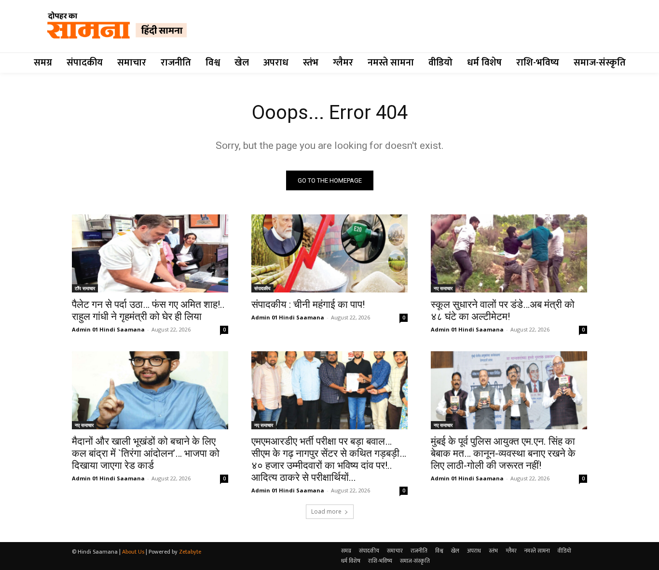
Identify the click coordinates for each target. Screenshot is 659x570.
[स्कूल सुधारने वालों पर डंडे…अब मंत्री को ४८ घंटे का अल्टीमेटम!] (509, 253)
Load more (326, 511)
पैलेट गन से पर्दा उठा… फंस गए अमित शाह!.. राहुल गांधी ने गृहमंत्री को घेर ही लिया (148, 310)
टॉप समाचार (85, 288)
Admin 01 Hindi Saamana (108, 329)
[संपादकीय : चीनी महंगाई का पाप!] (329, 253)
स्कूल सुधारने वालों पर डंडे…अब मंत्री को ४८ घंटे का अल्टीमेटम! (503, 310)
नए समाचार (443, 288)
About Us (133, 552)
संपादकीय (262, 288)
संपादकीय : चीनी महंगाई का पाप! (308, 304)
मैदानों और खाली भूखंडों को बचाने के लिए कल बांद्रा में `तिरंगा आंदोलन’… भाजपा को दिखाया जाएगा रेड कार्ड (146, 453)
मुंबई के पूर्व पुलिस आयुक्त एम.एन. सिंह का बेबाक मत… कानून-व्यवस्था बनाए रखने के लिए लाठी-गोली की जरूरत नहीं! (503, 453)
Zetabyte (190, 552)
